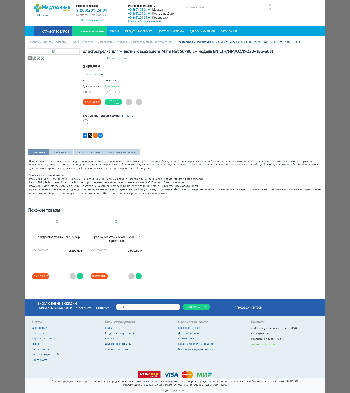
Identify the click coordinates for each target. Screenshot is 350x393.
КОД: (86, 80)
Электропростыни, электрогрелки (152, 42)
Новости (37, 343)
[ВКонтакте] (85, 135)
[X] (90, 135)
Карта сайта (39, 360)
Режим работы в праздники (145, 21)
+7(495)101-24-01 (145, 9)
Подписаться (196, 307)
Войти (109, 327)
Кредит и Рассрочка (138, 31)
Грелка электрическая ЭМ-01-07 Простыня (116, 239)
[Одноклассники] (95, 135)
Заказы (109, 338)
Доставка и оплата (171, 31)
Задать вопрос (94, 74)
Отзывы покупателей (45, 354)
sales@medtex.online (264, 344)
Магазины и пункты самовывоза (198, 349)
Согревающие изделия (112, 42)
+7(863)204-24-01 (151, 13)
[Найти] (268, 7)
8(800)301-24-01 (91, 10)
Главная (34, 42)
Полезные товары (82, 42)
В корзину (92, 101)
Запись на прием (92, 31)
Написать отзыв (117, 58)
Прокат (114, 31)
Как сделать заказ (189, 327)
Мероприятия (41, 349)
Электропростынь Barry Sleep (58, 237)
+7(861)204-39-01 (148, 17)
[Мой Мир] (100, 135)
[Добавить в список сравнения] (139, 102)
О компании (229, 31)
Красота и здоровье (55, 42)
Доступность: (91, 86)
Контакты (38, 333)
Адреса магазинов (202, 31)
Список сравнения (116, 349)
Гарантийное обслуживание (195, 343)
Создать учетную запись (120, 333)
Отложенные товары (118, 343)
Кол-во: (87, 91)
